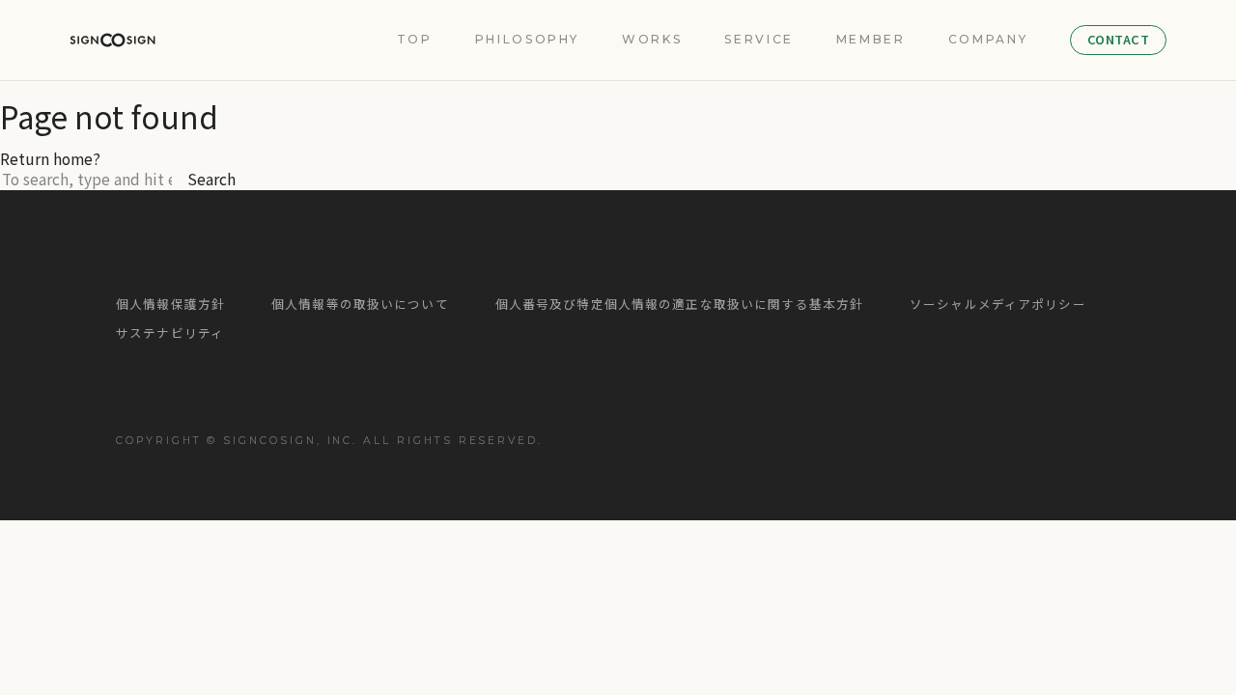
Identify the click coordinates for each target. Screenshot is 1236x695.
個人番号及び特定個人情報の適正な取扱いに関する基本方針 (679, 304)
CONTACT (1118, 39)
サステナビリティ (170, 333)
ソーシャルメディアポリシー (998, 304)
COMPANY (987, 39)
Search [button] (211, 178)
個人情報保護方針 (170, 304)
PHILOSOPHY (527, 39)
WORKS (652, 39)
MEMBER (871, 39)
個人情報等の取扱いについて (360, 304)
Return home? (50, 158)
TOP (415, 39)
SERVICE (758, 39)
